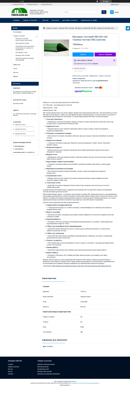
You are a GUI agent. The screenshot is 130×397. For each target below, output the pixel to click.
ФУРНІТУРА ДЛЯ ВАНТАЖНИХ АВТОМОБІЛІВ (25, 59)
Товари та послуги (30, 20)
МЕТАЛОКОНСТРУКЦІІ (22, 43)
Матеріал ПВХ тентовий (66, 28)
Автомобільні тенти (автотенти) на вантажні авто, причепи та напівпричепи (25, 48)
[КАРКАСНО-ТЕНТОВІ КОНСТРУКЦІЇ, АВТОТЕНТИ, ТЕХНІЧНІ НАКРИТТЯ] (19, 15)
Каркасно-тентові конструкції (46, 364)
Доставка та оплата (69, 20)
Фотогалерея (17, 32)
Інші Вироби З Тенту (22, 52)
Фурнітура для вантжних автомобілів (48, 373)
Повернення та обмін (89, 20)
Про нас (45, 20)
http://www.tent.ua (19, 146)
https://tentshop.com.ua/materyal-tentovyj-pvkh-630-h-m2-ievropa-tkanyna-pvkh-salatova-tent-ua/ (81, 266)
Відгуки (15, 76)
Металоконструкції (43, 366)
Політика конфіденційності (92, 383)
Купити (83, 54)
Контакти (55, 20)
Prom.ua (74, 381)
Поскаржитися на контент (77, 383)
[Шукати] (104, 12)
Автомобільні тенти (43, 369)
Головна (16, 20)
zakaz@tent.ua (19, 149)
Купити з (102, 54)
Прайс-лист (16, 64)
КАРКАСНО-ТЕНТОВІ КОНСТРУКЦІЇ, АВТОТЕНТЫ (24, 39)
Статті (15, 68)
